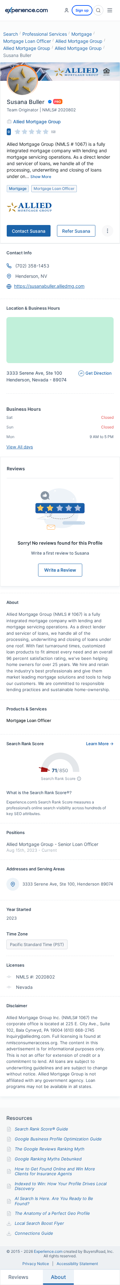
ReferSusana (76, 231)
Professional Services (44, 34)
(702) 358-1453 (32, 265)
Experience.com (48, 1251)
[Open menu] (110, 10)
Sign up (82, 10)
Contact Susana (28, 231)
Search (10, 34)
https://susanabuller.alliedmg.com (49, 286)
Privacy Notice (35, 1264)
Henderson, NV (31, 276)
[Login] (66, 10)
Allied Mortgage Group (78, 41)
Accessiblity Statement (77, 1264)
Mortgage (81, 34)
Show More (40, 176)
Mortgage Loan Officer (27, 41)
